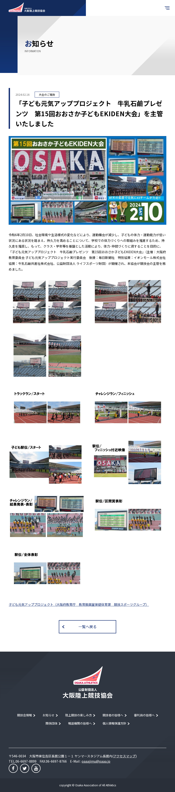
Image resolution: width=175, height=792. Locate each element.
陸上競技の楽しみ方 (78, 715)
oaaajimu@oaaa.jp (96, 761)
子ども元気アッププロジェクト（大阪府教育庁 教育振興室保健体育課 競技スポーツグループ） (79, 604)
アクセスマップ (124, 756)
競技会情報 (24, 715)
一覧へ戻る (87, 626)
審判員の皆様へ (144, 715)
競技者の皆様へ (113, 715)
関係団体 (51, 723)
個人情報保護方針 (114, 723)
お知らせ (48, 715)
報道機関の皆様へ (80, 723)
